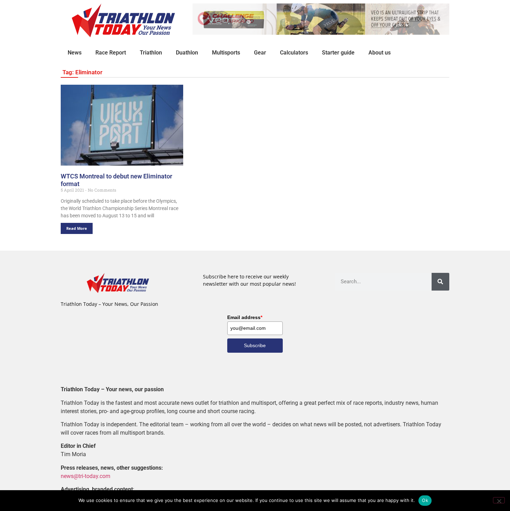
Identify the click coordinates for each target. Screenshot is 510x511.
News (75, 52)
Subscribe (255, 345)
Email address (244, 317)
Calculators (294, 52)
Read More (76, 228)
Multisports (226, 52)
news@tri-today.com (85, 476)
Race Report (110, 52)
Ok (425, 500)
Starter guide (338, 52)
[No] (499, 500)
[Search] (440, 282)
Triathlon (151, 52)
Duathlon (187, 52)
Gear (260, 52)
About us (379, 52)
